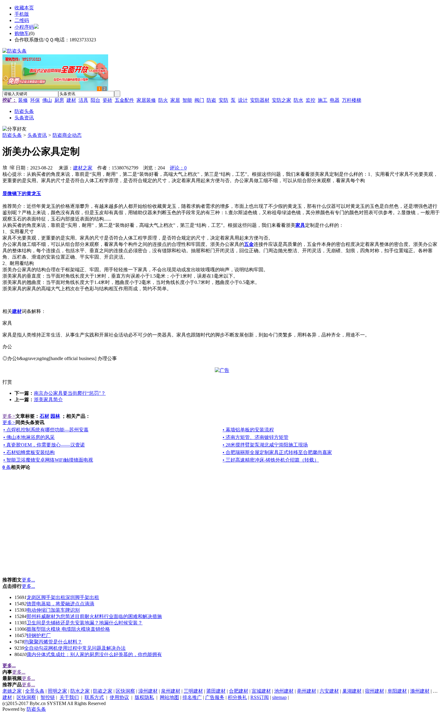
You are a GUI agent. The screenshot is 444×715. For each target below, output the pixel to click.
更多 (8, 416)
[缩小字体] (12, 167)
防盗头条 (12, 135)
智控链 (47, 697)
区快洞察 (125, 691)
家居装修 (146, 100)
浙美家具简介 (48, 399)
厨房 (59, 100)
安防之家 (281, 100)
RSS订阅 (259, 697)
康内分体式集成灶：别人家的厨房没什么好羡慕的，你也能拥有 (94, 654)
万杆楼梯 (351, 100)
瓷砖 (107, 100)
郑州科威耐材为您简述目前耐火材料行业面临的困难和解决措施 (94, 616)
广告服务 (214, 697)
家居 (175, 100)
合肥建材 (238, 691)
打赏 (7, 382)
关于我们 (69, 697)
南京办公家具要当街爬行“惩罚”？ (70, 393)
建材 (71, 100)
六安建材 (329, 691)
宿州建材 (374, 691)
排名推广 (192, 697)
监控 (310, 100)
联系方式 (94, 697)
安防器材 (259, 100)
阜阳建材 (397, 691)
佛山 (47, 100)
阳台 (95, 100)
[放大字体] (4, 167)
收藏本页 (24, 7)
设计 (243, 100)
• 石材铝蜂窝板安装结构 (29, 452)
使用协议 (119, 697)
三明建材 (193, 691)
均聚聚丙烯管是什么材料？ (53, 641)
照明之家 (57, 691)
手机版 (21, 14)
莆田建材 (216, 691)
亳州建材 (306, 691)
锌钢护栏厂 (39, 635)
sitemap (279, 697)
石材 (44, 416)
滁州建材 (420, 691)
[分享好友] (14, 129)
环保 (35, 100)
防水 (298, 100)
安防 (223, 100)
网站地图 (169, 697)
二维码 (21, 20)
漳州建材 (148, 691)
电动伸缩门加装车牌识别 (53, 610)
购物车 (21, 33)
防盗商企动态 (67, 135)
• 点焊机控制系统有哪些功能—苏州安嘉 (45, 429)
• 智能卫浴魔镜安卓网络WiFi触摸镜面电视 (48, 459)
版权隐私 (144, 697)
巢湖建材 (352, 691)
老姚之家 (12, 691)
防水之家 (80, 691)
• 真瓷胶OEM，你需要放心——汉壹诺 (44, 444)
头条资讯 (37, 135)
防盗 (211, 100)
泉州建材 (170, 691)
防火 (163, 100)
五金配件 (124, 100)
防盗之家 (102, 691)
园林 (55, 416)
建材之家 (82, 167)
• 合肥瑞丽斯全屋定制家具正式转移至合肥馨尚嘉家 (277, 452)
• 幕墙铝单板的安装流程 (248, 429)
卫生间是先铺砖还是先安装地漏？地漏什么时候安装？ (85, 622)
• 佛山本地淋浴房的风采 (29, 437)
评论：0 (178, 167)
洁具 (83, 100)
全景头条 (34, 691)
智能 (187, 100)
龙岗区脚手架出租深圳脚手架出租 (63, 597)
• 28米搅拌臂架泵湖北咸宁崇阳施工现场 (265, 444)
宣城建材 (261, 691)
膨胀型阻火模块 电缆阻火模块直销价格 (68, 629)
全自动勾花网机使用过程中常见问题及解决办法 (75, 648)
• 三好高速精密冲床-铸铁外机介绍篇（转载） (271, 459)
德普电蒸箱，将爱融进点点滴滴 (60, 603)
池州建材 (284, 691)
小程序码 (24, 27)
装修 (23, 100)
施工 (322, 100)
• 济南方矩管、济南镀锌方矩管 (255, 437)
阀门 (199, 100)
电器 (334, 100)
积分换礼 (237, 697)
